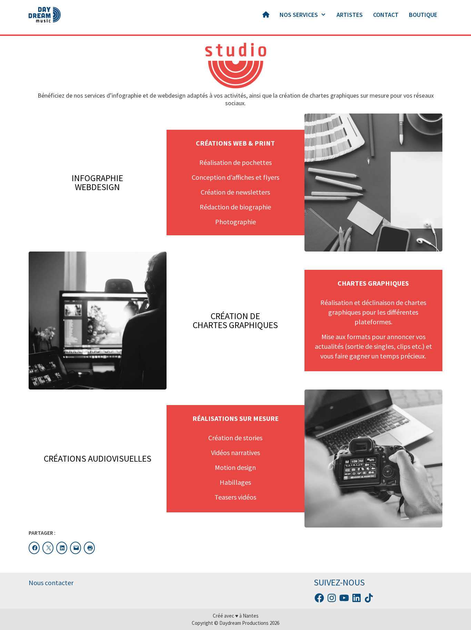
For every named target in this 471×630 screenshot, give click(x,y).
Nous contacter (51, 582)
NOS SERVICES (299, 15)
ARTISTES (350, 15)
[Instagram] (331, 597)
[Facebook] (319, 597)
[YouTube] (344, 597)
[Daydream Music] (45, 14)
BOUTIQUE (423, 15)
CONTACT (386, 15)
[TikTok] (368, 597)
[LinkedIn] (356, 597)
